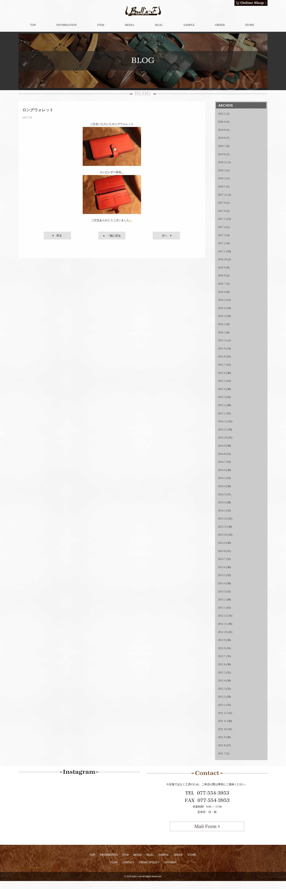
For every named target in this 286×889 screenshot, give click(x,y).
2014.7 (221, 461)
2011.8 (221, 745)
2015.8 (221, 356)
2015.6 (221, 372)
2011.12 (222, 713)
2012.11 (222, 623)
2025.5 (221, 113)
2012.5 (221, 672)
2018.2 (221, 178)
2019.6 (221, 154)
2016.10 (222, 259)
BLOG (150, 854)
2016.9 (221, 267)
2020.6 (221, 121)
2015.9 (221, 348)
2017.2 (221, 243)
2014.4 (221, 486)
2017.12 (222, 194)
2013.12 (222, 518)
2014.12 (222, 421)
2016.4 (221, 308)
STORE (192, 854)
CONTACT (128, 862)
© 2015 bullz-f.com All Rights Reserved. (143, 876)
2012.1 (221, 704)
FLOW (114, 862)
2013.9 (221, 542)
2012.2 (221, 696)
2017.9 (221, 202)
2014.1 (221, 510)
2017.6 (221, 210)
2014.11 (222, 429)
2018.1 (221, 186)
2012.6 (221, 664)
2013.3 (221, 591)
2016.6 (221, 291)
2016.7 (221, 283)
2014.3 (221, 494)
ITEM (125, 854)
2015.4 (221, 389)
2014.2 (221, 502)
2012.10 (222, 632)
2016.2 (221, 324)
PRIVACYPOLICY (149, 862)
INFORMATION (109, 854)
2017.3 (221, 235)
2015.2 (221, 405)
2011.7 (221, 753)
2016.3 (221, 316)
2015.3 (221, 397)
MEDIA (137, 854)
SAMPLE (163, 854)
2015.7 (221, 364)
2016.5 (221, 299)
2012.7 (221, 656)
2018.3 (221, 170)
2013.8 (221, 551)
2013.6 (221, 567)
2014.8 (221, 453)
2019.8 (221, 137)
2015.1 (221, 413)
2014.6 (221, 470)
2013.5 (221, 575)
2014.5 (221, 478)
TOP (92, 854)
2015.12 (222, 340)
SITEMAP (170, 862)
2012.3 (221, 688)
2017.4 (221, 227)
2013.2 (221, 599)
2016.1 (221, 332)
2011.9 (221, 737)
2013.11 (222, 526)
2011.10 (222, 729)
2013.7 (221, 559)
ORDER (178, 854)
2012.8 (221, 648)
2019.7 (221, 146)
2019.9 (221, 130)
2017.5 (221, 218)
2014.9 (221, 445)
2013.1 (221, 607)
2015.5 (221, 380)
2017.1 (221, 251)
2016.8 (221, 275)
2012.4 (221, 680)
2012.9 (221, 640)
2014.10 (222, 437)
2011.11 (222, 721)
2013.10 (222, 534)
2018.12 (222, 162)
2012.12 (222, 615)
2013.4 (221, 583)
